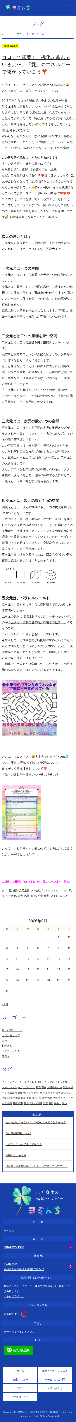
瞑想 (20, 1103)
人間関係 (52, 1087)
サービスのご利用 (55, 1379)
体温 (65, 1087)
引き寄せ (11, 895)
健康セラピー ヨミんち (55, 1370)
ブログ (20, 34)
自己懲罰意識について (18, 1133)
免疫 (25, 1092)
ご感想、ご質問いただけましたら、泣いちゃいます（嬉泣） (37, 881)
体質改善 (12, 1092)
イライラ (6, 1082)
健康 (20, 1092)
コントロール (19, 1082)
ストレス (56, 895)
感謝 (15, 890)
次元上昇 (24, 890)
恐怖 (27, 895)
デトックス (61, 1082)
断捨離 (16, 1098)
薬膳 (39, 1103)
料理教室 (7, 1045)
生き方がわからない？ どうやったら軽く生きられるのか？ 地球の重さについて (39, 1122)
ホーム (6, 34)
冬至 (31, 1092)
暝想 (46, 895)
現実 (55, 1098)
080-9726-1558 (14, 1247)
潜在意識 (47, 1098)
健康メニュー (20, 1379)
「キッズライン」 (14, 1296)
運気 (51, 1103)
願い (64, 1103)
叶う (36, 1092)
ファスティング (11, 1051)
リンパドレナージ (12, 1030)
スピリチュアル (46, 1082)
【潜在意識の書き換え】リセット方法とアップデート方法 (39, 1166)
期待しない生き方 (16, 1155)
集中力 (57, 1103)
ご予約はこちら (20, 1396)
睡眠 (15, 1103)
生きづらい (64, 1098)
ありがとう (37, 890)
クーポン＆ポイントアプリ (19, 1331)
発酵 (9, 1103)
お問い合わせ (55, 1388)
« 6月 (5, 1004)
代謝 (59, 1087)
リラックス (29, 1087)
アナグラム (51, 890)
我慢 (9, 1098)
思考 (20, 895)
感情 (33, 895)
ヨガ (4, 1040)
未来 (28, 1098)
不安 (40, 895)
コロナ (64, 890)
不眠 (44, 1087)
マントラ (12, 1087)
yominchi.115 (11, 1314)
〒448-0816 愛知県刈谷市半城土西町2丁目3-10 (24, 1266)
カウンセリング (11, 1035)
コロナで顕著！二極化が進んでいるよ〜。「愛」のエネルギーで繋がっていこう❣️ (36, 64)
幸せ (42, 1092)
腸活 (26, 1103)
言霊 (45, 1103)
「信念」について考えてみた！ (24, 1144)
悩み (65, 895)
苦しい (33, 1103)
